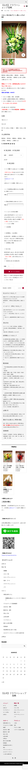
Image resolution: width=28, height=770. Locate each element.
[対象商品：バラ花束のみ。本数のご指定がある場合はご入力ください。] (6, 195)
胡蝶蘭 (5, 570)
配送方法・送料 (7, 610)
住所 (15, 725)
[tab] (7, 288)
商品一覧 (4, 567)
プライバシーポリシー (7, 749)
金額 (5, 155)
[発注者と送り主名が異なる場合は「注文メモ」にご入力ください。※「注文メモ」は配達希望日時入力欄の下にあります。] (19, 261)
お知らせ (4, 563)
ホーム (4, 705)
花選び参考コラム (8, 594)
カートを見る (6, 712)
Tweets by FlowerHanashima (9, 555)
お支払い (5, 714)
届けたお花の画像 (8, 623)
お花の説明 (6, 616)
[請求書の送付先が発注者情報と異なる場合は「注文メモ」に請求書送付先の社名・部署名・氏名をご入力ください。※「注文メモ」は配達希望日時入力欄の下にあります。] (14, 243)
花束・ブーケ (7, 580)
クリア (5, 159)
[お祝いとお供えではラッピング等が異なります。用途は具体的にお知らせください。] (6, 205)
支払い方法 (6, 613)
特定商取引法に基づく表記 (10, 629)
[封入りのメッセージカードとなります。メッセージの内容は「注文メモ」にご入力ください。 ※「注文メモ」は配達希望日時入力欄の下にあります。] (14, 224)
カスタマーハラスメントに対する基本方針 (14, 633)
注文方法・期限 (7, 606)
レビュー (20, 288)
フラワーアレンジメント (9, 583)
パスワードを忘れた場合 (19, 729)
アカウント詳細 (17, 727)
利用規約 (6, 626)
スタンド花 (11, 277)
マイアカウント (7, 620)
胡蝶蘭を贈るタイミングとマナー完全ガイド (15, 599)
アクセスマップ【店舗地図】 (11, 603)
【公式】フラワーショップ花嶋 (11, 6)
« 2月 (3, 682)
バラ (5, 587)
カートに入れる (15, 271)
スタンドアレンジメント (9, 577)
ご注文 (15, 723)
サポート (4, 590)
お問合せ (4, 636)
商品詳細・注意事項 (7, 288)
